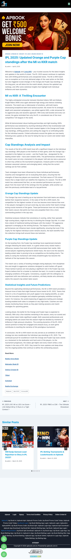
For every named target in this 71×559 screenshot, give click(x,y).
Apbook (7, 54)
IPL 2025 (28, 54)
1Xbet (7, 375)
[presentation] (18, 436)
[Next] (65, 448)
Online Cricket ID (37, 54)
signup (21, 514)
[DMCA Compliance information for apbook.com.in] (35, 552)
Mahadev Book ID (11, 364)
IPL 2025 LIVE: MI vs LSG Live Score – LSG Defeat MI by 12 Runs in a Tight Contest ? (16, 405)
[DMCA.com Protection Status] (35, 556)
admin (9, 66)
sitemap (35, 543)
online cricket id (60, 514)
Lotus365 (28, 72)
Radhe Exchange (11, 386)
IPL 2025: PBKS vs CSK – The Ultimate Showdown (54, 404)
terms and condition (33, 514)
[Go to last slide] (5, 448)
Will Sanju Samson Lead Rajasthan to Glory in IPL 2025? (16, 455)
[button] (69, 4)
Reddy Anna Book (12, 359)
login (14, 514)
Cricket (21, 54)
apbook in (14, 54)
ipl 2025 (16, 391)
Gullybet (8, 381)
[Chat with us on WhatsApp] (4, 539)
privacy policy (48, 514)
